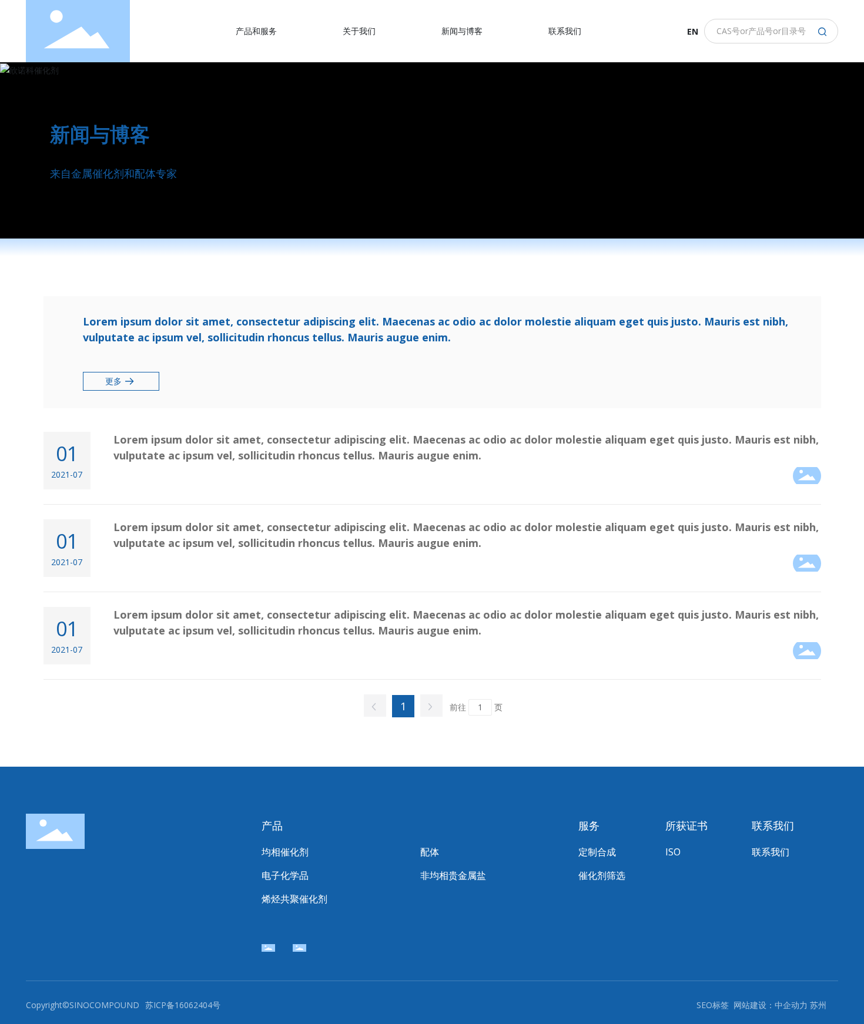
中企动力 (791, 1004)
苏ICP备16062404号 (182, 1004)
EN (692, 31)
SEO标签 (712, 1004)
